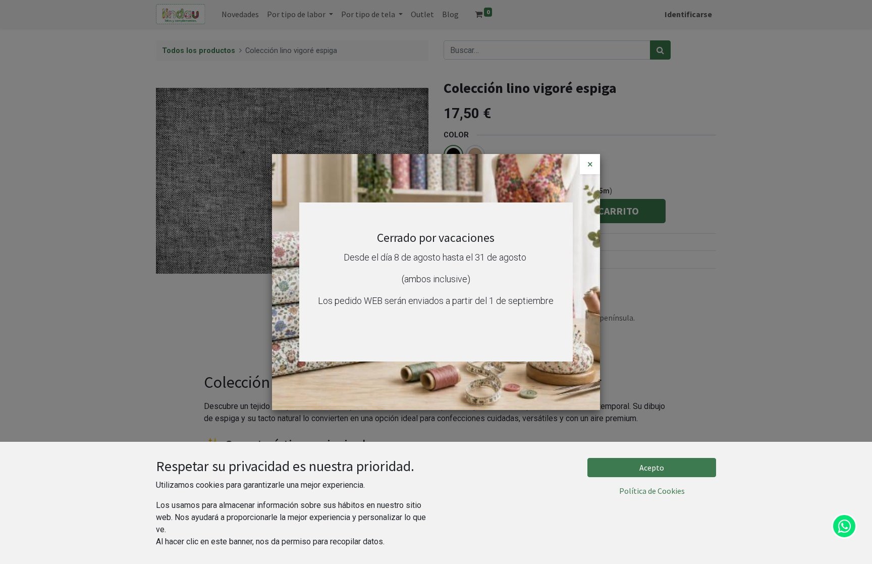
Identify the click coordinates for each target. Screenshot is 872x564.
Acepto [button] (651, 468)
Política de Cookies (652, 491)
